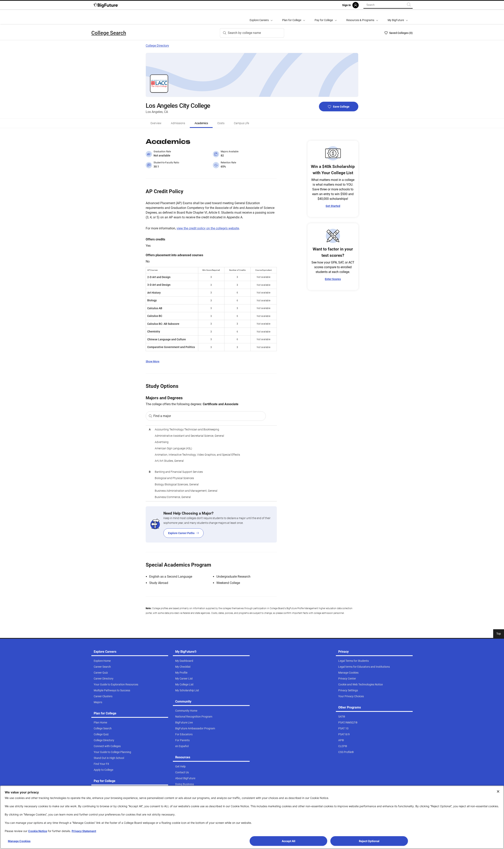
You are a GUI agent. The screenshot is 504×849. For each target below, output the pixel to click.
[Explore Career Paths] (211, 524)
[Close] (498, 791)
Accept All (288, 841)
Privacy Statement (84, 831)
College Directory (157, 45)
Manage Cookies (19, 841)
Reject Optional (369, 841)
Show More (152, 361)
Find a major (162, 416)
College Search (108, 33)
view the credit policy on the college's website (208, 228)
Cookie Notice (37, 831)
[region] (211, 463)
